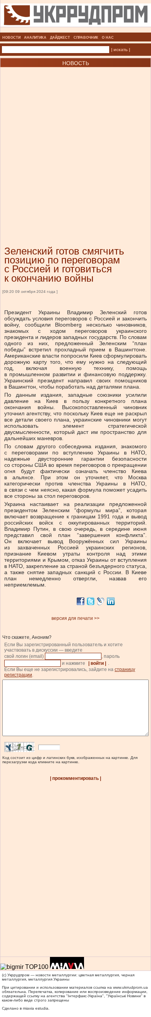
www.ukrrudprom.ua (130, 987)
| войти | (97, 663)
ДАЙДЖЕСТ (60, 38)
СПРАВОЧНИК (86, 38)
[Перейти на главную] (75, 30)
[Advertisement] (75, 144)
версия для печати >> (75, 618)
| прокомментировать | (75, 778)
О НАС (108, 38)
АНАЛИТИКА (35, 38)
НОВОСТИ (11, 38)
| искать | (120, 49)
